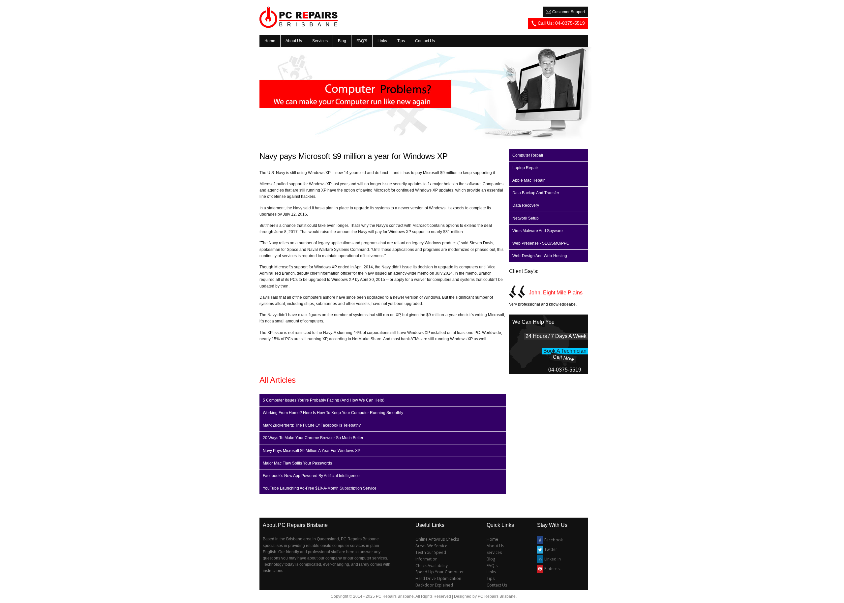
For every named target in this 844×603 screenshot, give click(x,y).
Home (492, 539)
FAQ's (492, 565)
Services (494, 552)
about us (294, 41)
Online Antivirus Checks (437, 539)
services (320, 41)
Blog (342, 41)
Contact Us (497, 585)
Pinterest (552, 568)
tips (401, 41)
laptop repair (525, 168)
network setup (525, 218)
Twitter (550, 549)
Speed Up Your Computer (439, 572)
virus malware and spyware (537, 230)
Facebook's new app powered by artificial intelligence (311, 475)
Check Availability (431, 565)
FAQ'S (361, 41)
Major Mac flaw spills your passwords (297, 463)
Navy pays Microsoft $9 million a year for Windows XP (311, 450)
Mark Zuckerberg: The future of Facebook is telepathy (312, 425)
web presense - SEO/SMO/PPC (540, 243)
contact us (425, 41)
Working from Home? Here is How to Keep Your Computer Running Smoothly (333, 412)
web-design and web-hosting (539, 256)
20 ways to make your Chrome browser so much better (313, 438)
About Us (495, 546)
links (382, 41)
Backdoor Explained (434, 585)
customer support (568, 12)
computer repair (527, 155)
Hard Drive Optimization (438, 578)
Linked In (552, 559)
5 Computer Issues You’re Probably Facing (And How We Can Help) (323, 400)
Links (491, 572)
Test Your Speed (430, 552)
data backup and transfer (535, 193)
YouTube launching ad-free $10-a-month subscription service (320, 488)
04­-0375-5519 (564, 370)
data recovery (525, 205)
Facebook (553, 540)
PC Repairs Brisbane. (497, 596)
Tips (491, 578)
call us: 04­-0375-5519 (560, 23)
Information (426, 559)
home (269, 41)
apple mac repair (528, 180)
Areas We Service (431, 546)
